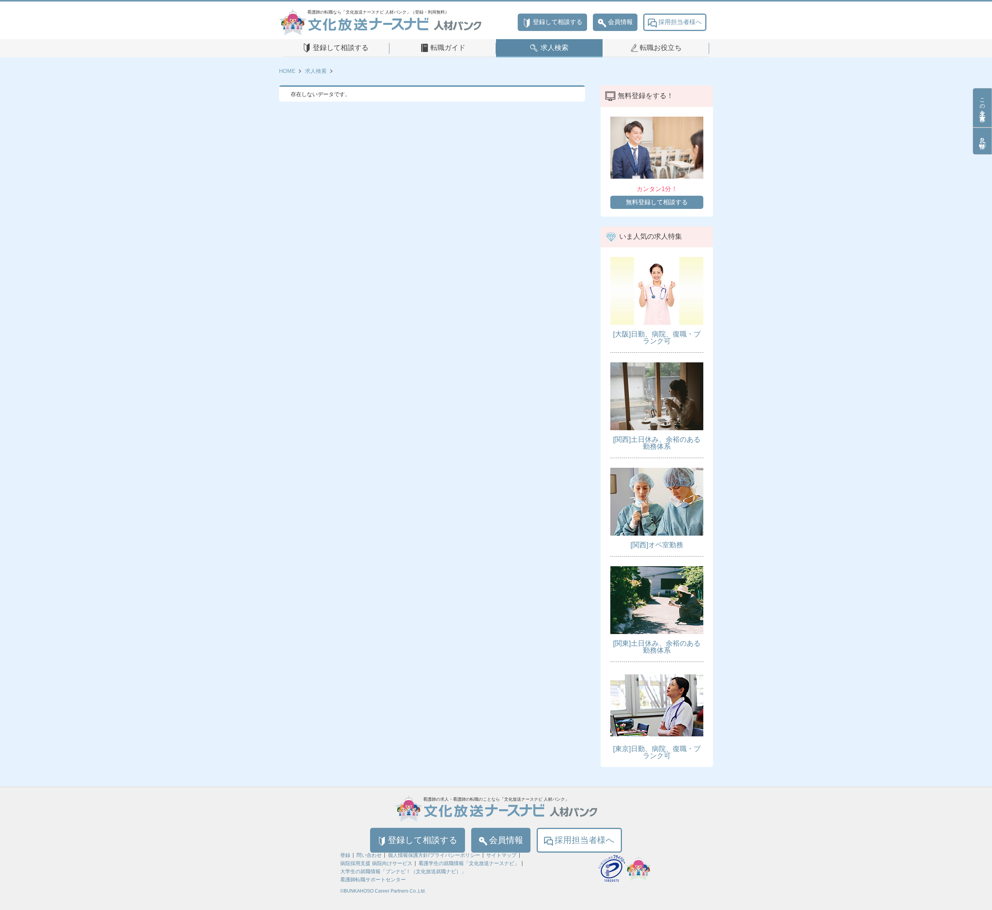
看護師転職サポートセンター (373, 879)
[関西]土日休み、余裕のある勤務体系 (657, 443)
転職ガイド (448, 48)
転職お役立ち (661, 48)
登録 (345, 855)
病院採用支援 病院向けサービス (376, 863)
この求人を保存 (982, 103)
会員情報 (620, 22)
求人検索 (554, 48)
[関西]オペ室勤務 (656, 545)
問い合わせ (369, 855)
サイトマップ (501, 855)
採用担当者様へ (680, 22)
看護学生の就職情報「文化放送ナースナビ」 (468, 863)
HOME (287, 71)
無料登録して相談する (657, 202)
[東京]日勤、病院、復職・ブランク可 (657, 752)
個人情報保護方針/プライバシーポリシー (434, 855)
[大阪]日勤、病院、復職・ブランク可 (657, 337)
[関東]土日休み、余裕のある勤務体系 (657, 646)
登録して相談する (557, 22)
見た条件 (982, 137)
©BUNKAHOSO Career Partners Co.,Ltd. (383, 891)
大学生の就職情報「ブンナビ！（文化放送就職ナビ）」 (403, 871)
